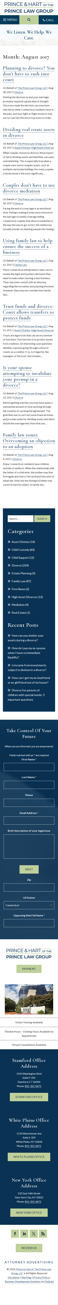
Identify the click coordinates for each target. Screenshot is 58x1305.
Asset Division (22, 147)
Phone (29, 794)
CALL (50, 20)
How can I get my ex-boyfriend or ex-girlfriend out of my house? (29, 680)
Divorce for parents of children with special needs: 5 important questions (26, 694)
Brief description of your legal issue (29, 830)
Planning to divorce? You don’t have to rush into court (29, 74)
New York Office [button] (29, 1212)
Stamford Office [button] (29, 1097)
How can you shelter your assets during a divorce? (26, 638)
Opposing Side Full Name (29, 915)
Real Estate (19, 612)
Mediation (18, 604)
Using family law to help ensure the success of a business (28, 246)
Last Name (29, 777)
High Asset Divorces (42, 147)
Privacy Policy (41, 1277)
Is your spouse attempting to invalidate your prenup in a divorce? (27, 376)
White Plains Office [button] (29, 1157)
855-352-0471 (33, 1086)
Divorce (18, 92)
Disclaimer (14, 1277)
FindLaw (49, 1281)
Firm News (18, 589)
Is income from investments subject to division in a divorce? (27, 667)
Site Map (26, 1277)
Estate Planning (21, 573)
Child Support (20, 557)
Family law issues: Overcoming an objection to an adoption (29, 440)
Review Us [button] (29, 1248)
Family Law (20, 264)
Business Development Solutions (23, 1281)
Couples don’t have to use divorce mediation (29, 188)
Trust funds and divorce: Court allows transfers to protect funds (28, 312)
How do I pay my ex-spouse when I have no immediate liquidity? (26, 652)
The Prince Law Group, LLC (32, 87)
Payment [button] (29, 969)
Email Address (29, 812)
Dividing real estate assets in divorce (29, 132)
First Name (29, 759)
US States (29, 897)
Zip (29, 879)
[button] (9, 18)
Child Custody (20, 549)
